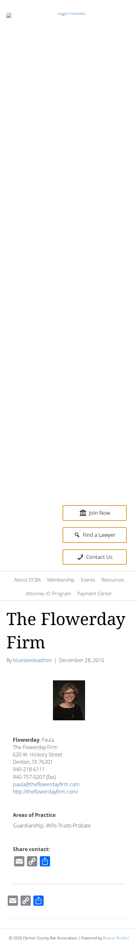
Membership (60, 579)
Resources (112, 579)
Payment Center (94, 593)
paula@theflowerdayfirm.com (46, 784)
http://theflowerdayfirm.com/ (45, 791)
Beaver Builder (116, 938)
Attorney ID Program (48, 593)
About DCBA (27, 579)
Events (88, 579)
